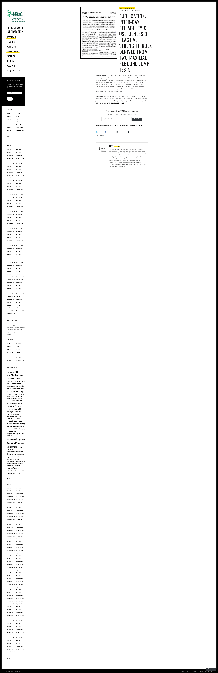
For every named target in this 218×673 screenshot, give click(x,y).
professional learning (12, 451)
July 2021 (9, 234)
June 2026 (18, 149)
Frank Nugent (14, 409)
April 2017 (18, 305)
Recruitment (10, 124)
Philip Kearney (13, 436)
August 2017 (19, 299)
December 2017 (20, 293)
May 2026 (9, 152)
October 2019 (19, 262)
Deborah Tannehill (10, 396)
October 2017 (19, 296)
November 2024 (11, 178)
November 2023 (11, 195)
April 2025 (18, 169)
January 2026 (10, 158)
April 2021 (18, 237)
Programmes (10, 122)
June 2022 (18, 217)
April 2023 (18, 203)
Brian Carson (11, 384)
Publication (20, 451)
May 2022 (9, 220)
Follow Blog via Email (13, 81)
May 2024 (9, 186)
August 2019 (19, 265)
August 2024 (19, 180)
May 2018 (9, 288)
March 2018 (10, 291)
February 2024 (19, 189)
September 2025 (11, 163)
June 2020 (18, 251)
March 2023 (10, 206)
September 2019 (11, 265)
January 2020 (10, 260)
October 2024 (19, 178)
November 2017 (11, 296)
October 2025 (19, 161)
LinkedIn (201, 671)
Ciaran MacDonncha (18, 389)
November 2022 (11, 211)
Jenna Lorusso (18, 416)
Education (14, 401)
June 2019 (18, 268)
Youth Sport (20, 473)
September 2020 (11, 248)
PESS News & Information (15, 29)
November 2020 (11, 245)
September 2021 (11, 231)
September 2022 (11, 214)
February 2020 (19, 257)
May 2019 (9, 271)
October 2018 (19, 279)
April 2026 (18, 152)
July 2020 (9, 251)
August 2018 (19, 282)
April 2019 (18, 271)
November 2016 (11, 313)
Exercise (18, 406)
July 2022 (9, 217)
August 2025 (19, 163)
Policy (20, 447)
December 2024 (20, 175)
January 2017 (10, 310)
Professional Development (13, 449)
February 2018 (19, 291)
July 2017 (9, 302)
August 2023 (19, 197)
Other (17, 116)
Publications (13, 51)
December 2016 (20, 310)
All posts (117, 146)
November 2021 (11, 228)
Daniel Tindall (22, 394)
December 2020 (20, 243)
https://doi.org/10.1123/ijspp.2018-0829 (111, 103)
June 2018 (18, 285)
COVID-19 (16, 394)
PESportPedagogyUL (13, 434)
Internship (9, 416)
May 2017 (9, 305)
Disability (9, 398)
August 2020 (19, 248)
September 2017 (11, 299)
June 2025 (18, 166)
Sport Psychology (16, 461)
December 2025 (20, 158)
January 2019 (10, 277)
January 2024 (10, 192)
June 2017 (18, 302)
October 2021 (19, 228)
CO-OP (8, 113)
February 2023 (19, 206)
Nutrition (16, 429)
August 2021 (19, 231)
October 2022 (19, 211)
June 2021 (18, 234)
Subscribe (137, 119)
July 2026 (9, 149)
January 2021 (10, 243)
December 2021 (20, 226)
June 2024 (18, 183)
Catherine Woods (17, 386)
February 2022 (19, 223)
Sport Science (19, 127)
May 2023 (9, 203)
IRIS (13, 416)
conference (9, 394)
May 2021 (9, 237)
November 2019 (11, 262)
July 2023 (9, 200)
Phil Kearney (11, 439)
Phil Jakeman (21, 436)
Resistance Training (20, 454)
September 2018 (11, 282)
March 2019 (10, 274)
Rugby (9, 457)
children (9, 388)
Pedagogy (22, 429)
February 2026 (19, 155)
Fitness (8, 409)
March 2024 (10, 189)
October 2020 (19, 245)
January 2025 (10, 175)
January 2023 (10, 209)
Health (17, 412)
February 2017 (19, 308)
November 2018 (11, 279)
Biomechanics (10, 381)
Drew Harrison (15, 398)
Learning (15, 418)
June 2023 (18, 200)
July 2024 (9, 183)
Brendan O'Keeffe (19, 381)
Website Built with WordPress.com (14, 671)
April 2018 (18, 288)
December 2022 (20, 209)
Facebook (183, 671)
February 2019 (19, 274)
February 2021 (19, 240)
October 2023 (19, 195)
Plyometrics (114, 125)
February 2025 (19, 172)
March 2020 (10, 257)
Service (9, 127)
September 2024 (11, 180)
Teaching (11, 41)
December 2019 (20, 260)
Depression (18, 396)
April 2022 (18, 220)
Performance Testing (102, 125)
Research (11, 37)
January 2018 (10, 293)
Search (22, 71)
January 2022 (10, 226)
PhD (8, 436)
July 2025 (9, 166)
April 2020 (18, 254)
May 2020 (9, 254)
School (12, 457)
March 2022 (10, 223)
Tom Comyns (111, 128)
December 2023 (20, 192)
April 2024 (18, 186)
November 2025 (11, 161)
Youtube (189, 671)
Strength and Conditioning (128, 125)
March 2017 (10, 308)
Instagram (194, 671)
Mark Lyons (16, 421)
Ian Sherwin (14, 414)
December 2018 (20, 277)
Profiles (11, 56)
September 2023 (11, 197)
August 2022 (19, 214)
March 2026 (10, 155)
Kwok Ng (10, 418)
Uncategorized (20, 130)
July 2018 (9, 285)
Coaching (18, 113)
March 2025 (10, 172)
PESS (122, 11)
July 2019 (9, 268)
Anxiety (17, 379)
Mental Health (12, 426)
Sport (15, 459)
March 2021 (10, 240)
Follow (9, 98)
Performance (11, 431)
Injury (18, 414)
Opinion (10, 60)
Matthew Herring (18, 424)
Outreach (11, 46)
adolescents (11, 372)
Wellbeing (15, 473)
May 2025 (9, 169)
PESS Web (11, 65)
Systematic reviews (11, 465)
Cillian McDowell (10, 391)
